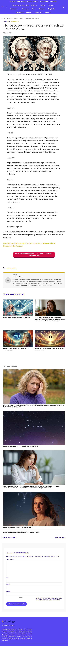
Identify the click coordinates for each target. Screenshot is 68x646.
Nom (7, 577)
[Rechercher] (63, 6)
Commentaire (10, 559)
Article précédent (9, 537)
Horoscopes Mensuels (48, 1)
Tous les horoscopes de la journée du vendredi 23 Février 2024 (34, 254)
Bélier (43, 5)
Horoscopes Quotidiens (20, 5)
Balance (34, 5)
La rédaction (17, 277)
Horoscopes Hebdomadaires (27, 1)
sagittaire (51, 9)
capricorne (14, 9)
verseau (38, 12)
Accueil (12, 1)
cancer (50, 5)
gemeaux (25, 9)
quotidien (14, 268)
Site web (8, 591)
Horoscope (9, 18)
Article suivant (60, 537)
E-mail (8, 584)
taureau (29, 12)
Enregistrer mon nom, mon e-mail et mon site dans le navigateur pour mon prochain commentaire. (49, 599)
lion (33, 9)
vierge (47, 12)
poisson (42, 9)
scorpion (19, 12)
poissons (9, 268)
